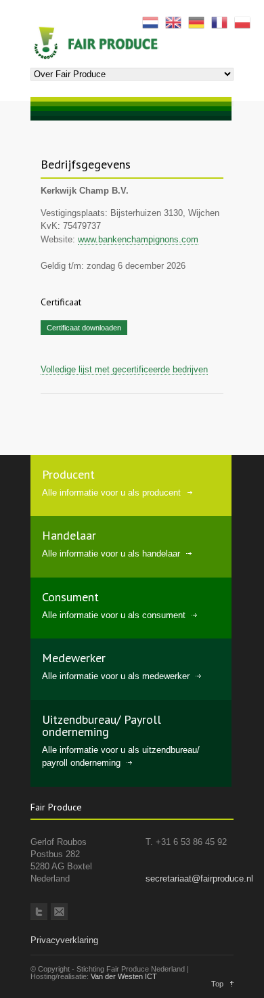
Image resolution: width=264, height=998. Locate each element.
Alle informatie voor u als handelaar (111, 553)
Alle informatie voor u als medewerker (116, 676)
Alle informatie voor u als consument (113, 615)
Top (217, 984)
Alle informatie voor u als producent (111, 492)
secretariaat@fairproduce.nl (199, 878)
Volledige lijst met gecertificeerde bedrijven (124, 369)
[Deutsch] (199, 21)
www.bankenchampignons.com (138, 239)
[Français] (222, 21)
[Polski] (245, 21)
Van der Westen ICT (124, 976)
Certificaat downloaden (84, 328)
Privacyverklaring (64, 940)
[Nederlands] (153, 21)
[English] (176, 21)
